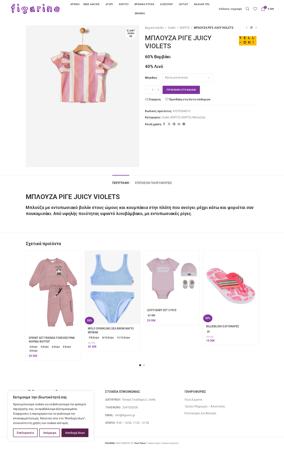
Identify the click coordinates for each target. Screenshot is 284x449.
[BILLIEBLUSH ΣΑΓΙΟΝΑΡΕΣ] (230, 286)
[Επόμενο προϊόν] (256, 27)
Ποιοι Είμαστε (193, 399)
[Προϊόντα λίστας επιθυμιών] (255, 9)
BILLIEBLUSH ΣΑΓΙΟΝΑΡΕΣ (222, 326)
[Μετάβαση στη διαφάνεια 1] (140, 365)
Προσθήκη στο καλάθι (181, 89)
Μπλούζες (199, 117)
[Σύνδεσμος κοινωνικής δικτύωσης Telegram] (183, 124)
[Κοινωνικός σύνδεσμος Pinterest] (174, 124)
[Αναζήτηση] (247, 9)
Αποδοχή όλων (75, 432)
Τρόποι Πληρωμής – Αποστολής (205, 406)
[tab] (120, 181)
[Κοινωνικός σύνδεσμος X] (169, 124)
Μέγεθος (151, 77)
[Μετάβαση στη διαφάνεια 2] (144, 365)
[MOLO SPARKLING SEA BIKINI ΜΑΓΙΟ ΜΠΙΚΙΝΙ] (112, 287)
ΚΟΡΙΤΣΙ (185, 27)
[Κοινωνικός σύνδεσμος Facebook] (164, 124)
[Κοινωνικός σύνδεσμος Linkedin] (179, 124)
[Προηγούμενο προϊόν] (246, 27)
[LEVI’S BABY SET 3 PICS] (171, 278)
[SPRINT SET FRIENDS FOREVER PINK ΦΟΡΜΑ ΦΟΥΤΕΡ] (53, 292)
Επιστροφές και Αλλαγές (200, 413)
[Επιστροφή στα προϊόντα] (251, 27)
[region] (51, 416)
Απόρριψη (49, 432)
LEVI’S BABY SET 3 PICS (161, 310)
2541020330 (130, 407)
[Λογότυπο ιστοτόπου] (35, 8)
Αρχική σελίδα (154, 27)
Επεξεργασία (25, 432)
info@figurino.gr (125, 415)
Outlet (171, 27)
